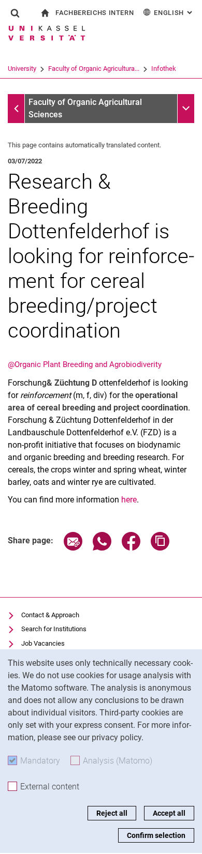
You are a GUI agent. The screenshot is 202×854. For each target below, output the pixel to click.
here (129, 500)
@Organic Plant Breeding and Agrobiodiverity (85, 364)
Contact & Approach (50, 615)
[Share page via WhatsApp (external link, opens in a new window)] (102, 548)
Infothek (163, 68)
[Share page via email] (73, 548)
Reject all (111, 813)
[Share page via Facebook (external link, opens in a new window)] (131, 548)
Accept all (169, 813)
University (22, 68)
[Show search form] (15, 13)
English (174, 13)
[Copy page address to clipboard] (160, 548)
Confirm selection (156, 835)
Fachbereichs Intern (94, 13)
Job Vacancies (43, 643)
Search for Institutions (53, 629)
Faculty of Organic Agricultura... (93, 68)
